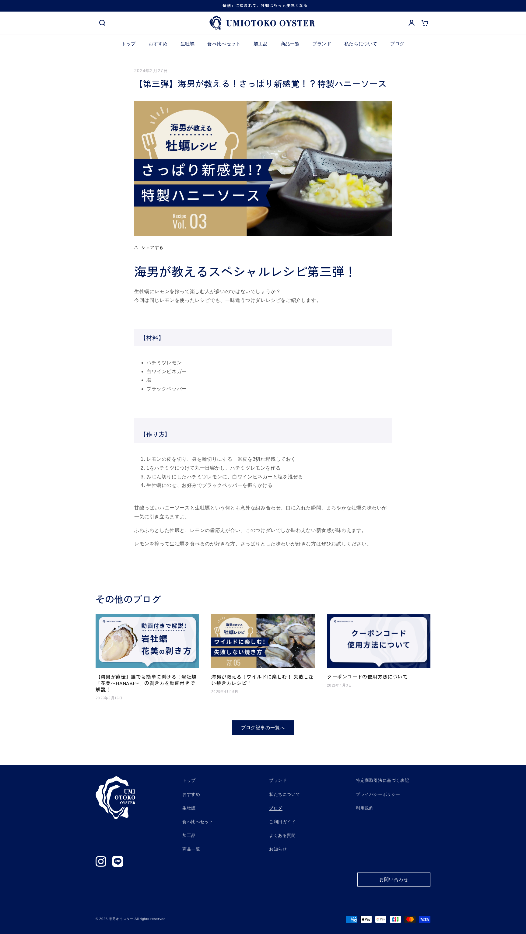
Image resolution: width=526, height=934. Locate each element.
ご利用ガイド (282, 821)
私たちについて (284, 794)
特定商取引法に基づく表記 (382, 780)
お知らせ (278, 849)
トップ (189, 780)
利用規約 (364, 808)
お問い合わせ (394, 879)
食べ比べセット (197, 821)
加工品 (189, 835)
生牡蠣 (189, 808)
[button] (102, 23)
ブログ (275, 808)
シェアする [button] (152, 247)
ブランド (278, 780)
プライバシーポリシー (378, 794)
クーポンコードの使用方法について (367, 677)
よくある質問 (282, 835)
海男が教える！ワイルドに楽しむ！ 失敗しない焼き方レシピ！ (262, 680)
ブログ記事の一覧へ (263, 727)
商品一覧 (191, 849)
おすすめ (191, 794)
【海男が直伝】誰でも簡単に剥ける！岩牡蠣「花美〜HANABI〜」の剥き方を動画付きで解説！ (146, 683)
